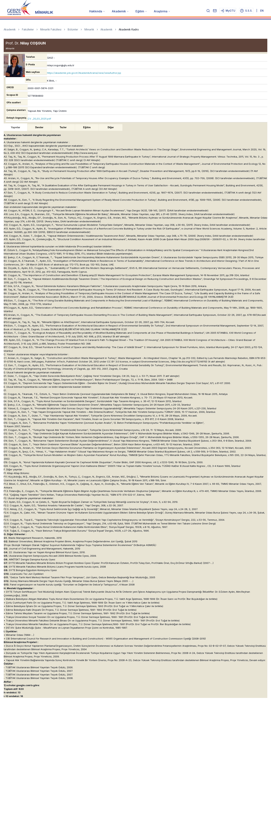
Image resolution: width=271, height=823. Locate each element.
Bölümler (73, 29)
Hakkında (95, 11)
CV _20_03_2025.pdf (39, 118)
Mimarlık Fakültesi (50, 29)
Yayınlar (15, 127)
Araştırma (160, 11)
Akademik (119, 11)
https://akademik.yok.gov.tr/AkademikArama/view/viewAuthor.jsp (84, 72)
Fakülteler (28, 29)
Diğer (111, 127)
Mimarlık (89, 29)
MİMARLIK (44, 12)
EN (262, 10)
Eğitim (140, 11)
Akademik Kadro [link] (129, 29)
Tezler (63, 127)
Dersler (39, 127)
